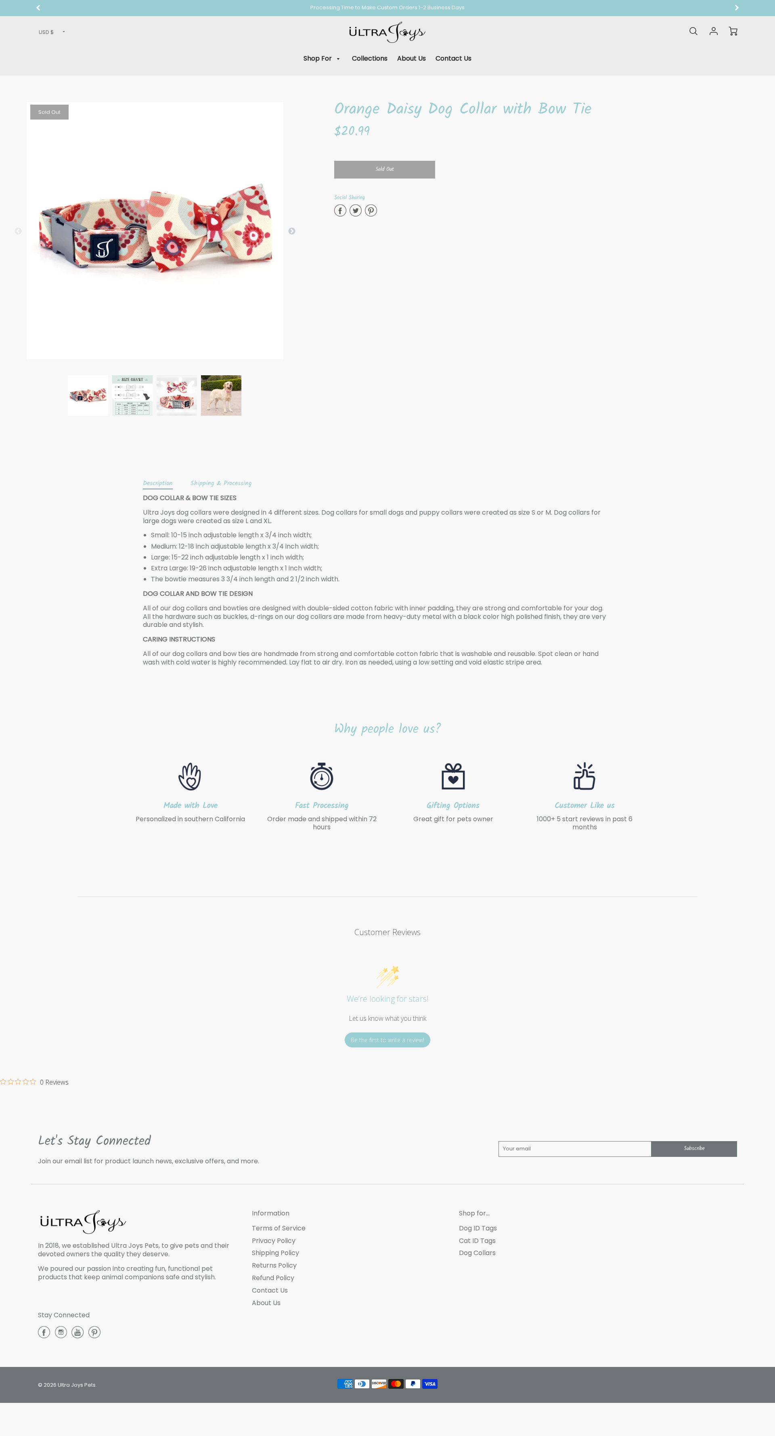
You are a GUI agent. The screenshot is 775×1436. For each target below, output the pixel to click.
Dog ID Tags (478, 1228)
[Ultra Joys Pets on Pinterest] (94, 1335)
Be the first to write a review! (387, 1040)
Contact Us (453, 58)
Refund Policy (273, 1278)
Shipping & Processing (221, 483)
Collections (370, 58)
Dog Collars (477, 1252)
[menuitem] (323, 58)
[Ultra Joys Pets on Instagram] (61, 1335)
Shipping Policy (275, 1252)
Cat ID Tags (477, 1240)
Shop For (318, 58)
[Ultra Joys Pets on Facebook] (44, 1335)
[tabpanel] (88, 395)
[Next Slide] (292, 231)
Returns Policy (274, 1265)
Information (270, 1213)
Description (158, 483)
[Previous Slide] (18, 231)
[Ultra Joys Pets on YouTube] (77, 1335)
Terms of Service (279, 1228)
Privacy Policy (273, 1240)
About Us (411, 58)
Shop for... (474, 1213)
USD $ (46, 32)
